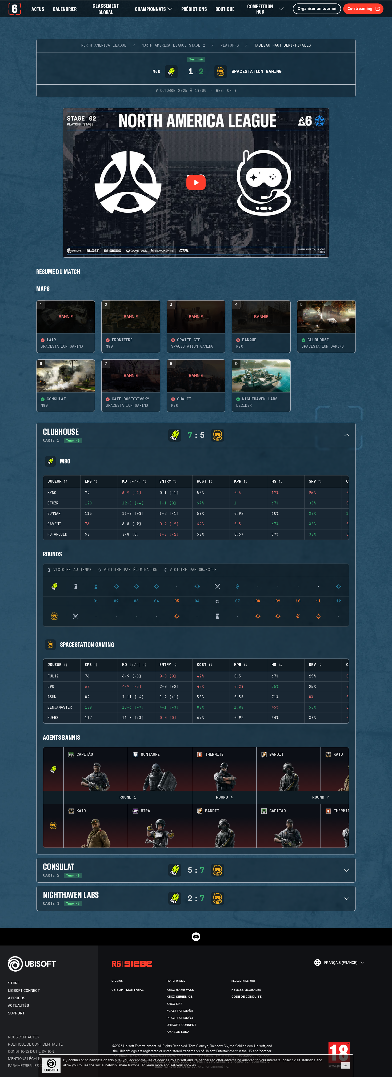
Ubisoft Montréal (127, 990)
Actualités (18, 1006)
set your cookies (183, 1065)
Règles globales (246, 990)
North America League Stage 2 (173, 45)
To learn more (153, 1065)
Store (14, 983)
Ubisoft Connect (24, 991)
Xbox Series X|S (180, 996)
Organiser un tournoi (317, 8)
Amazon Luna (178, 1032)
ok (345, 1065)
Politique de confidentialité (35, 1044)
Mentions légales (25, 1058)
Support (16, 1013)
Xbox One (174, 1004)
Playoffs (229, 45)
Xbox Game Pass (180, 990)
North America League (103, 45)
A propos (16, 998)
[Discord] (196, 936)
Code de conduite (246, 996)
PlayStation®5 (180, 1011)
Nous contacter (23, 1036)
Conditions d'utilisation (31, 1051)
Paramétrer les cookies (31, 1065)
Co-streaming (359, 8)
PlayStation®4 (180, 1018)
